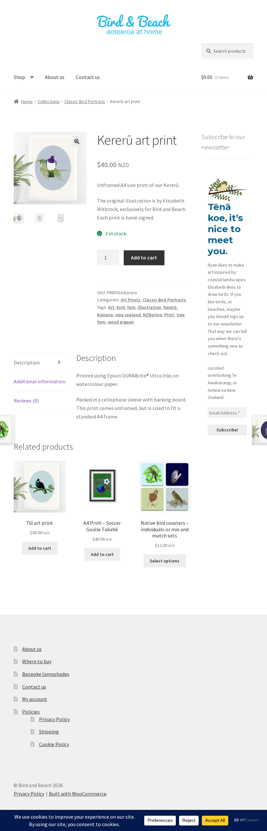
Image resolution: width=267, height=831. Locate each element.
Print (169, 315)
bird (121, 307)
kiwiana (105, 315)
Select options (164, 561)
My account (34, 699)
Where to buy (36, 661)
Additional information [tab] (39, 381)
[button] (77, 141)
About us (54, 77)
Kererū (169, 307)
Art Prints (130, 300)
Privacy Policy (54, 719)
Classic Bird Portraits (84, 101)
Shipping (49, 731)
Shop (19, 77)
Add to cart (144, 257)
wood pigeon (121, 322)
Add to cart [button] (39, 548)
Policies (31, 711)
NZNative (152, 315)
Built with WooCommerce (77, 793)
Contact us (88, 77)
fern (131, 307)
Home (27, 101)
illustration (149, 307)
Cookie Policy (54, 744)
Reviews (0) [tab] (26, 400)
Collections (49, 101)
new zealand (128, 315)
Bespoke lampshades (45, 674)
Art (111, 307)
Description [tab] (27, 362)
